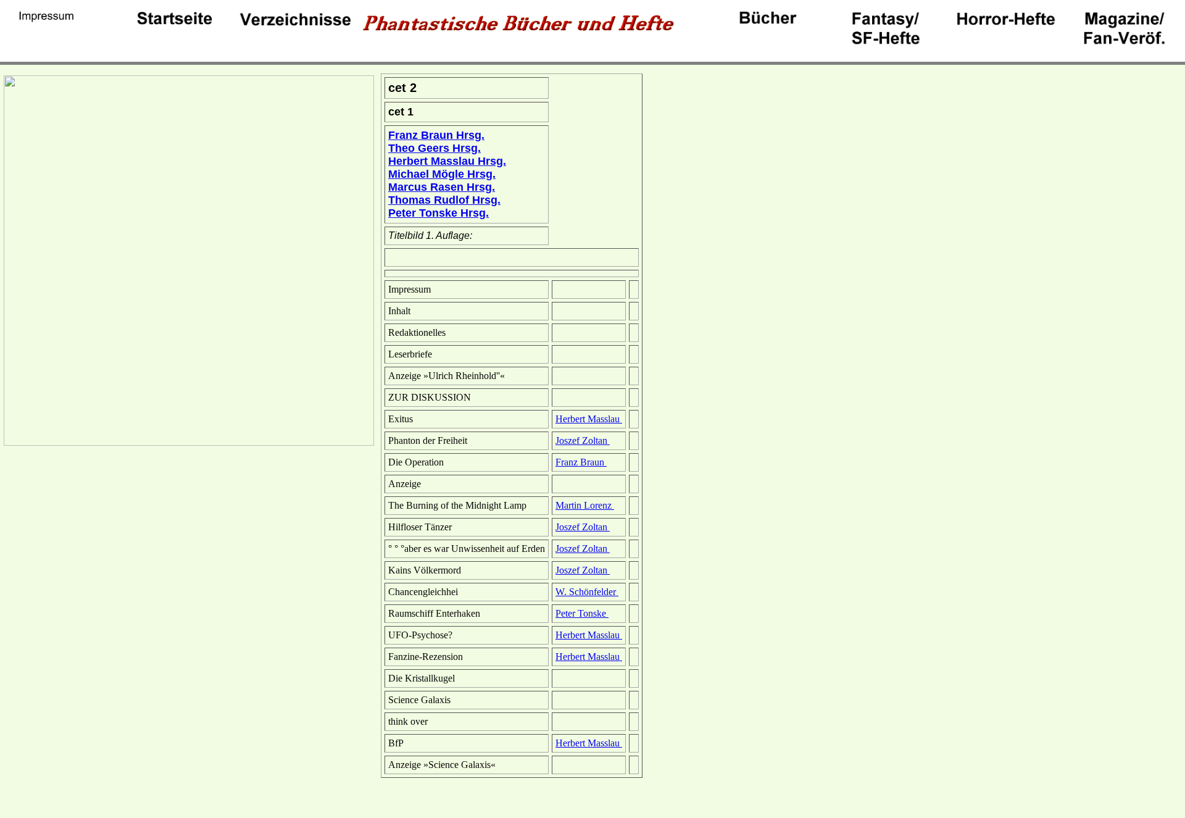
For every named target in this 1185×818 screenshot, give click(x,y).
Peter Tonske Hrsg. (438, 213)
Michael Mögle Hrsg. (442, 174)
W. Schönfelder (586, 591)
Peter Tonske (582, 613)
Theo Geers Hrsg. (434, 148)
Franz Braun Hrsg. (436, 135)
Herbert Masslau (588, 419)
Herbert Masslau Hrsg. (447, 161)
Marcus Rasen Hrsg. (441, 187)
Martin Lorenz (584, 505)
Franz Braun (581, 462)
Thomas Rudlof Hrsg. (444, 200)
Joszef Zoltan (582, 440)
